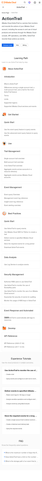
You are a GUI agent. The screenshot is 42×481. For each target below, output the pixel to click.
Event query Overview (12, 194)
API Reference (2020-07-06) (14, 343)
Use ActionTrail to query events (15, 228)
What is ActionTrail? (11, 84)
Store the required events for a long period (19, 244)
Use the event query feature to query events (19, 129)
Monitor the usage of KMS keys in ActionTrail (20, 300)
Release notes (7, 45)
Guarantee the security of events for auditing (20, 297)
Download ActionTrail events (14, 247)
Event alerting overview (12, 205)
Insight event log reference (13, 202)
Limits (6, 99)
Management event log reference (16, 198)
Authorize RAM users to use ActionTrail (18, 281)
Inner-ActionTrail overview (13, 165)
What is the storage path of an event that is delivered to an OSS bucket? (21, 461)
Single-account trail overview (14, 158)
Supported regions (10, 103)
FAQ (17, 45)
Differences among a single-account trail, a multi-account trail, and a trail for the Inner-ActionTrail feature (19, 89)
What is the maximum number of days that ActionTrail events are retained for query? (21, 452)
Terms (6, 95)
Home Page (5, 13)
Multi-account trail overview (13, 162)
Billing (25, 45)
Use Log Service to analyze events (16, 264)
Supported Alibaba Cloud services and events (20, 106)
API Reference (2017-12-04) (14, 347)
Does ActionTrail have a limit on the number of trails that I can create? (21, 457)
